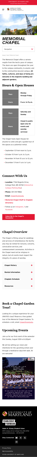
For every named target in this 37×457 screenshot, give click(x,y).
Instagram (19, 207)
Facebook (9, 210)
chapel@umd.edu (17, 196)
